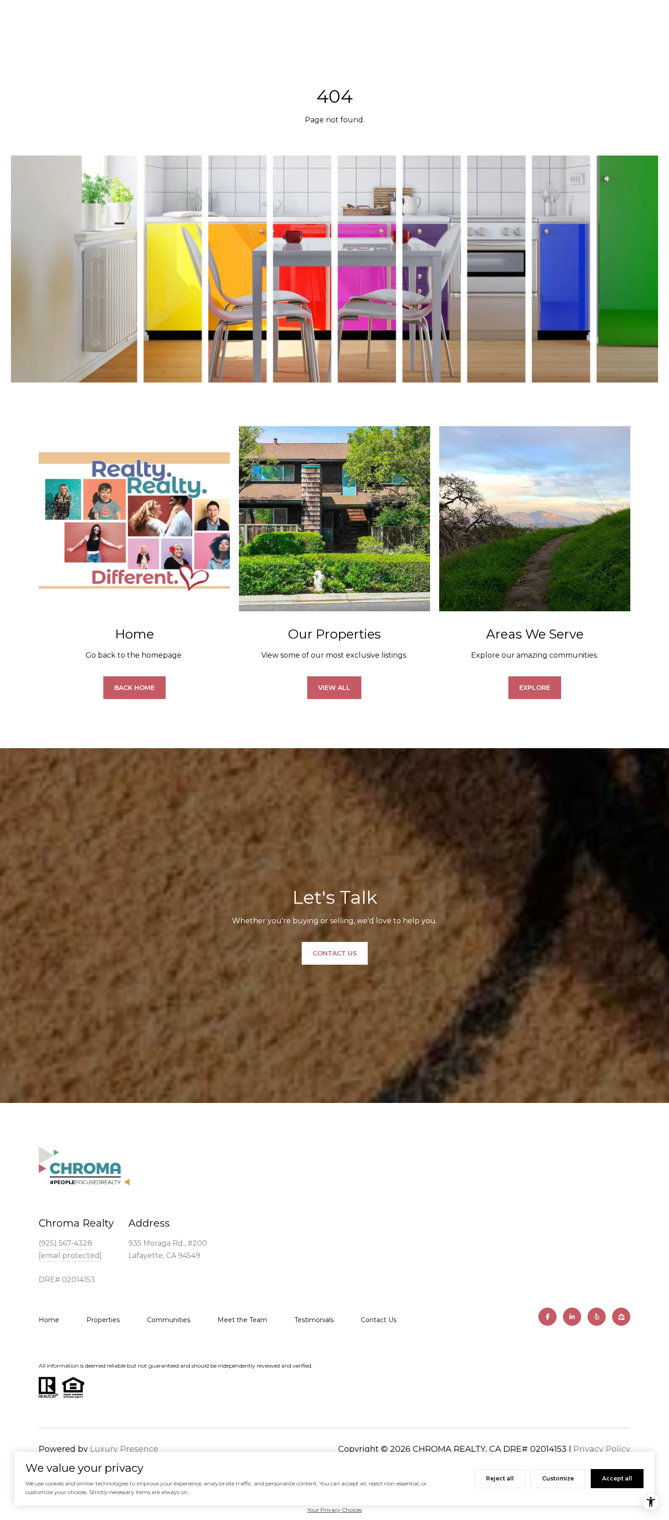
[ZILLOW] (621, 1317)
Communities (168, 1320)
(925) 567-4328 (65, 1243)
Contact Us (378, 1320)
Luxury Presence (124, 1449)
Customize (558, 1478)
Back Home (134, 688)
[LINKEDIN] (572, 1317)
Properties (103, 1320)
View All (334, 688)
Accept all (617, 1478)
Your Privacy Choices (334, 1509)
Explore (534, 688)
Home (49, 1320)
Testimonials (314, 1320)
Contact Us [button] (335, 953)
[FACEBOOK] (547, 1317)
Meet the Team (242, 1320)
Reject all (500, 1478)
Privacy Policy (601, 1449)
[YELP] (597, 1317)
